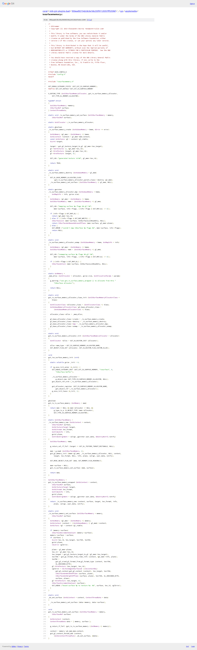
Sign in (192, 4)
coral (45, 11)
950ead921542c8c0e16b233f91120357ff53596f (94, 11)
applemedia (131, 11)
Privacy (20, 646)
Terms (26, 646)
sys (121, 11)
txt (187, 646)
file (89, 20)
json (193, 646)
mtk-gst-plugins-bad (59, 11)
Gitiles (14, 646)
